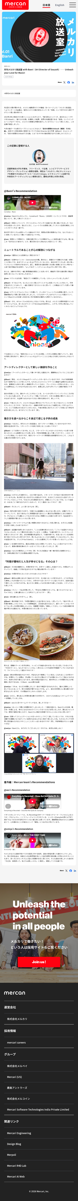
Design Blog (14, 1144)
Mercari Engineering (19, 1133)
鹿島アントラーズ (17, 1087)
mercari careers (16, 1042)
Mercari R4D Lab (16, 1165)
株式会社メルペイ (17, 1066)
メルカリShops (8, 76)
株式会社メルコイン (18, 1098)
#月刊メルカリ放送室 (12, 93)
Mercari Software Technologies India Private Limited (38, 1109)
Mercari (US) (14, 1077)
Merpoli (11, 1154)
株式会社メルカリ (17, 1019)
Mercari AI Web (16, 1176)
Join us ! (39, 962)
